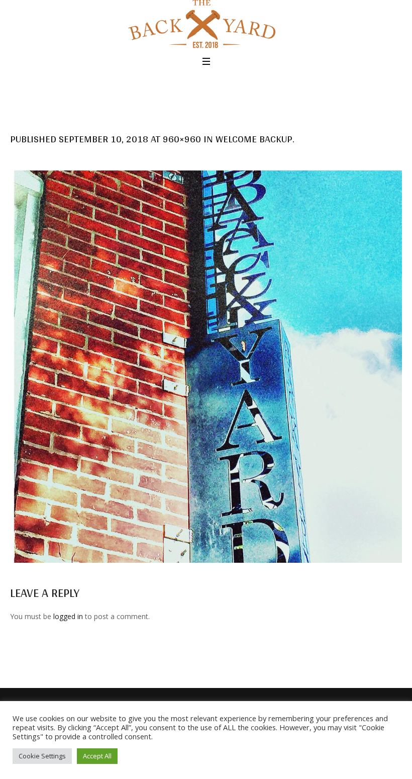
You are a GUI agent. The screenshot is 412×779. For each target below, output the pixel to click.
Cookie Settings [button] (42, 755)
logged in (68, 616)
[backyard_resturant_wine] (206, 366)
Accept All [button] (97, 755)
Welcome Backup (254, 139)
